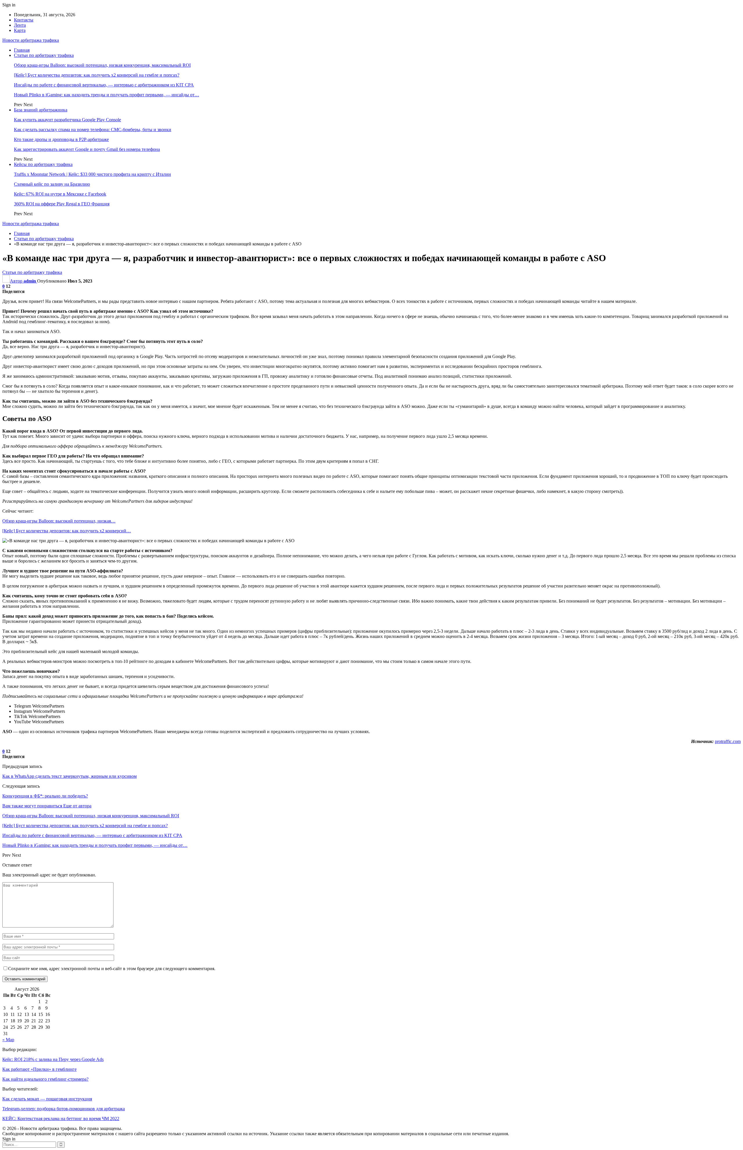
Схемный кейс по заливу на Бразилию (52, 184)
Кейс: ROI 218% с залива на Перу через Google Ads (53, 1059)
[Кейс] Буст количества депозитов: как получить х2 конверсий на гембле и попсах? (96, 75)
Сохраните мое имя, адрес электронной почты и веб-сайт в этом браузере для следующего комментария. (111, 968)
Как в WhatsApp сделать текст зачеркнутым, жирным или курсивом (69, 776)
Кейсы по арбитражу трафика (43, 164)
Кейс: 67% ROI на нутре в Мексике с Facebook (60, 193)
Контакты (23, 19)
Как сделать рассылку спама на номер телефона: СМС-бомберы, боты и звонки (92, 129)
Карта (20, 30)
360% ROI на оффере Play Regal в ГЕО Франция (61, 203)
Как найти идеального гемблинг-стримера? (45, 1079)
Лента (20, 25)
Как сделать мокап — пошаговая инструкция (47, 1098)
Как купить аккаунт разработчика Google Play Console (67, 119)
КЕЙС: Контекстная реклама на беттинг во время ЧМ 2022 (60, 1118)
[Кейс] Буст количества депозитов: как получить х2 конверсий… (66, 530)
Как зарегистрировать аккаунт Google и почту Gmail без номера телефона (87, 149)
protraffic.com (728, 741)
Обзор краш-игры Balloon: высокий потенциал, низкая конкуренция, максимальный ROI (102, 65)
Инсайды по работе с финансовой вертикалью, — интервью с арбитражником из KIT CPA (104, 84)
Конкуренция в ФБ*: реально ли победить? (45, 795)
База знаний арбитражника (40, 109)
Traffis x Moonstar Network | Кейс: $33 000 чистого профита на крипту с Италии (92, 174)
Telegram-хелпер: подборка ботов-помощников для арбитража (63, 1108)
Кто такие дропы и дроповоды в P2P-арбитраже (61, 139)
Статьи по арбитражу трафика (44, 55)
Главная (22, 50)
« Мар (8, 1039)
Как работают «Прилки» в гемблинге (39, 1069)
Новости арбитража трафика (30, 40)
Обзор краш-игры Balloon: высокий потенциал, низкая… (59, 520)
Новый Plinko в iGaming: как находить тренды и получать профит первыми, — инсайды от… (106, 94)
